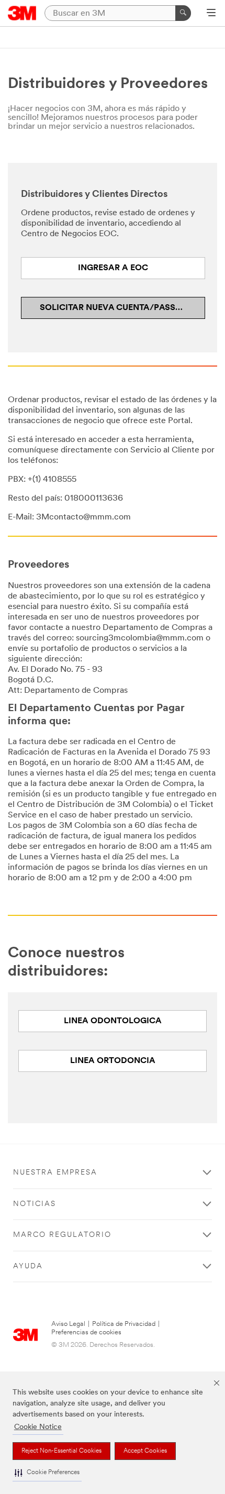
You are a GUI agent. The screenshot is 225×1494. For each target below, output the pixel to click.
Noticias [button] (34, 1204)
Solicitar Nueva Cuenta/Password (121, 308)
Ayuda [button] (28, 1266)
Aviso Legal (68, 1324)
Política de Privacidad (123, 1324)
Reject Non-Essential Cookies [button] (61, 1451)
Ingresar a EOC (113, 268)
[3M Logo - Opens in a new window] (22, 13)
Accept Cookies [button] (145, 1451)
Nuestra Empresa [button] (55, 1173)
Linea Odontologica (113, 1021)
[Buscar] (183, 13)
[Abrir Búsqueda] (211, 13)
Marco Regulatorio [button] (62, 1235)
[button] (47, 1472)
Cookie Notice (38, 1427)
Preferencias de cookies (86, 1332)
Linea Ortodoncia (112, 1061)
